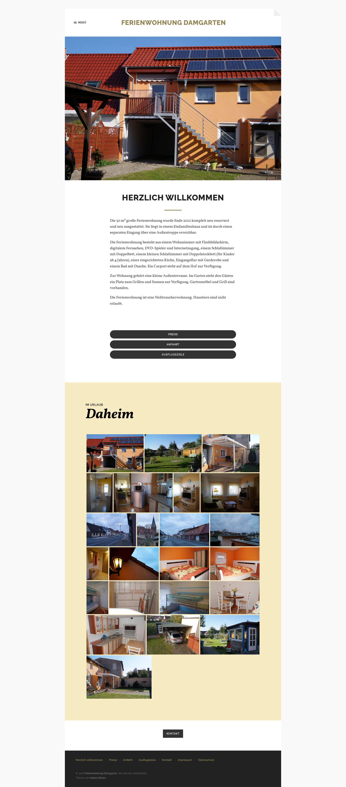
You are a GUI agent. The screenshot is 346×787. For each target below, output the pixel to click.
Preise (173, 334)
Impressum (185, 760)
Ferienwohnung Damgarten (173, 22)
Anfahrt (128, 760)
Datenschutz (206, 760)
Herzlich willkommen (89, 760)
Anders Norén (98, 777)
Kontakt (173, 733)
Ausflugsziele (147, 760)
